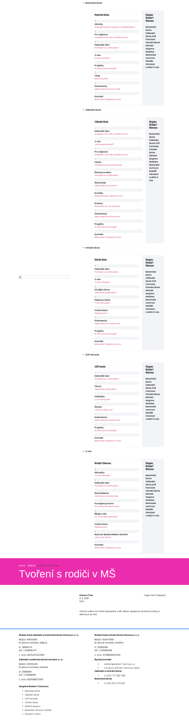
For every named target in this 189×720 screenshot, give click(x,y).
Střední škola (92, 247)
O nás (88, 451)
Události (31, 565)
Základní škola (93, 109)
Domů (22, 565)
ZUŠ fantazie (92, 354)
